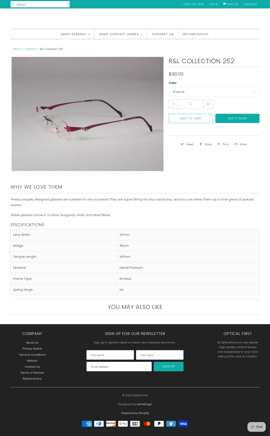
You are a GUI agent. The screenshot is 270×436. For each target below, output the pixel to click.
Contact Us (163, 34)
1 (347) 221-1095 (193, 4)
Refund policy (32, 379)
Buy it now (237, 118)
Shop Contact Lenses (119, 34)
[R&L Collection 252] (87, 114)
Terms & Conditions (32, 355)
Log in (213, 4)
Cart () (232, 4)
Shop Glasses (73, 34)
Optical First (140, 395)
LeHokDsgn (144, 404)
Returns (32, 361)
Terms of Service (32, 373)
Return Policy (196, 34)
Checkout (250, 4)
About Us (32, 343)
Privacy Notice (32, 349)
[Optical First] (135, 19)
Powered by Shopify (135, 413)
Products (30, 49)
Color (173, 83)
